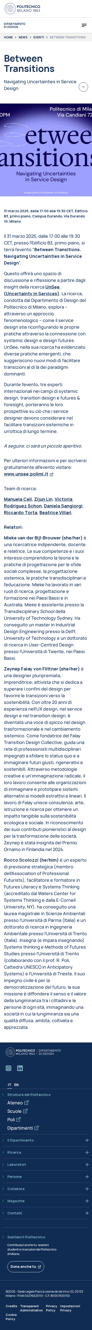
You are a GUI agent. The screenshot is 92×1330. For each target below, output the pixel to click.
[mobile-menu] (84, 25)
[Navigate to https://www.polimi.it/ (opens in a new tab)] (22, 9)
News (23, 37)
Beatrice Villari (55, 512)
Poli (11, 1119)
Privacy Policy (51, 1308)
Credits (11, 1306)
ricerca (14, 1152)
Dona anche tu (23, 1266)
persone (14, 1177)
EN (16, 1084)
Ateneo (15, 1102)
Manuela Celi (18, 499)
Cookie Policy (11, 1317)
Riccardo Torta (20, 512)
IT (9, 1084)
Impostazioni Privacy (70, 1308)
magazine (16, 1201)
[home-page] (14, 25)
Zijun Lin (43, 499)
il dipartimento (20, 1140)
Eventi (38, 37)
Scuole (14, 1111)
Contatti (14, 1213)
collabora (16, 1189)
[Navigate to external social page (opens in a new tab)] (8, 1068)
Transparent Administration (31, 1308)
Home (8, 37)
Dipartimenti (20, 1128)
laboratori (16, 1165)
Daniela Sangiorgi (63, 506)
